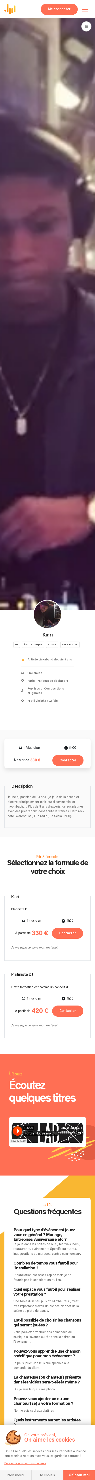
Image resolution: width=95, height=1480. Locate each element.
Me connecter (59, 9)
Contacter (68, 760)
